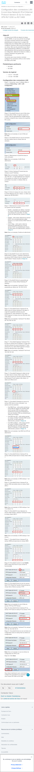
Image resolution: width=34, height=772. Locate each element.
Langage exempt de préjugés (10, 30)
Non (9, 688)
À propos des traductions (27, 30)
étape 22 (24, 258)
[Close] (31, 757)
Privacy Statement (16, 764)
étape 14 (23, 428)
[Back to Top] (28, 674)
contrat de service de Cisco (11, 698)
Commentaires (21, 688)
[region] (17, 763)
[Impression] (31, 23)
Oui (3, 688)
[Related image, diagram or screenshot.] (12, 111)
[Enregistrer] (22, 23)
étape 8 (10, 230)
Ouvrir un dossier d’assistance (10, 696)
